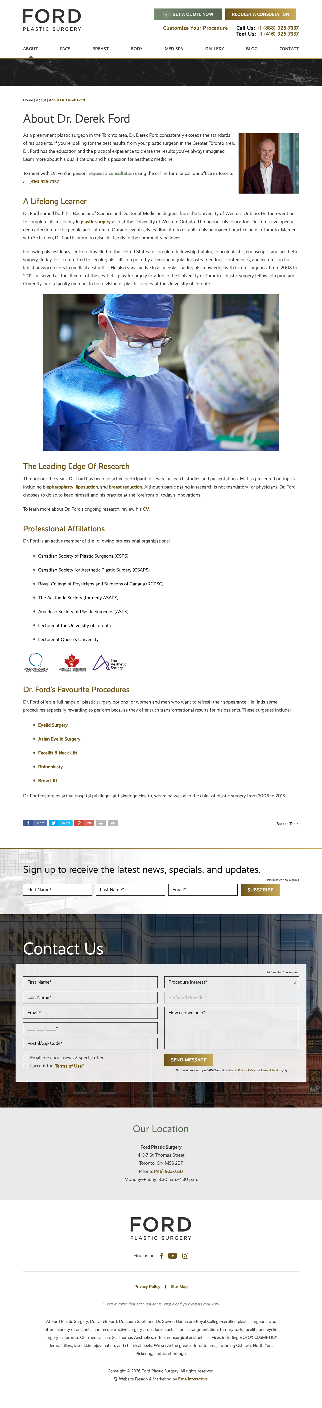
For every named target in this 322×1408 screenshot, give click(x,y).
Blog (251, 48)
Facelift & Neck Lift (57, 753)
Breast (100, 48)
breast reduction (125, 487)
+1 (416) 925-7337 (278, 34)
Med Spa (174, 48)
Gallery (214, 48)
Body (137, 48)
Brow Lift (47, 780)
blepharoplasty (58, 487)
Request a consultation (260, 14)
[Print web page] (101, 823)
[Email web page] (113, 823)
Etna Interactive (193, 1378)
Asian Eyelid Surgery (59, 739)
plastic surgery (96, 221)
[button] (84, 823)
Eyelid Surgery (53, 725)
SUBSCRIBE (260, 890)
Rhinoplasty (50, 767)
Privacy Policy (246, 1070)
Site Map (179, 1286)
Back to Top (287, 824)
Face (65, 48)
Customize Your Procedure (195, 28)
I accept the (42, 1065)
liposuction (87, 487)
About (30, 48)
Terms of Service (270, 1070)
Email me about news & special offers (68, 1057)
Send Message (188, 1060)
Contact (289, 48)
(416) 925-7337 (168, 1171)
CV (146, 509)
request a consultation (111, 173)
